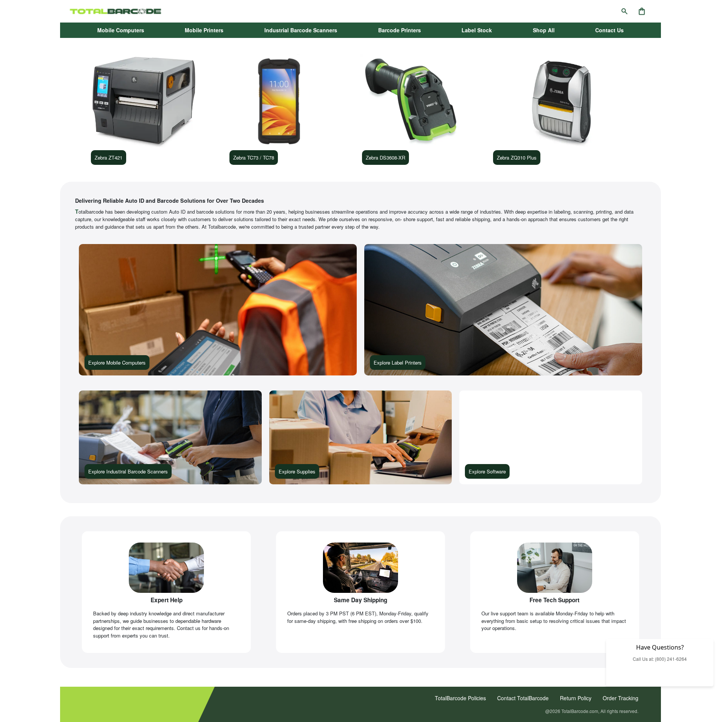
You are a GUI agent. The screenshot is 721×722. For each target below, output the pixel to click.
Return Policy (575, 698)
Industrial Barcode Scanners (300, 30)
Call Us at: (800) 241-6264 (660, 659)
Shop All (544, 30)
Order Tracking (620, 698)
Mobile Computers (120, 30)
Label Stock (477, 30)
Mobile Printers (204, 30)
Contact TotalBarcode (523, 698)
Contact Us (609, 30)
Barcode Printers (399, 30)
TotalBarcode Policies (460, 698)
